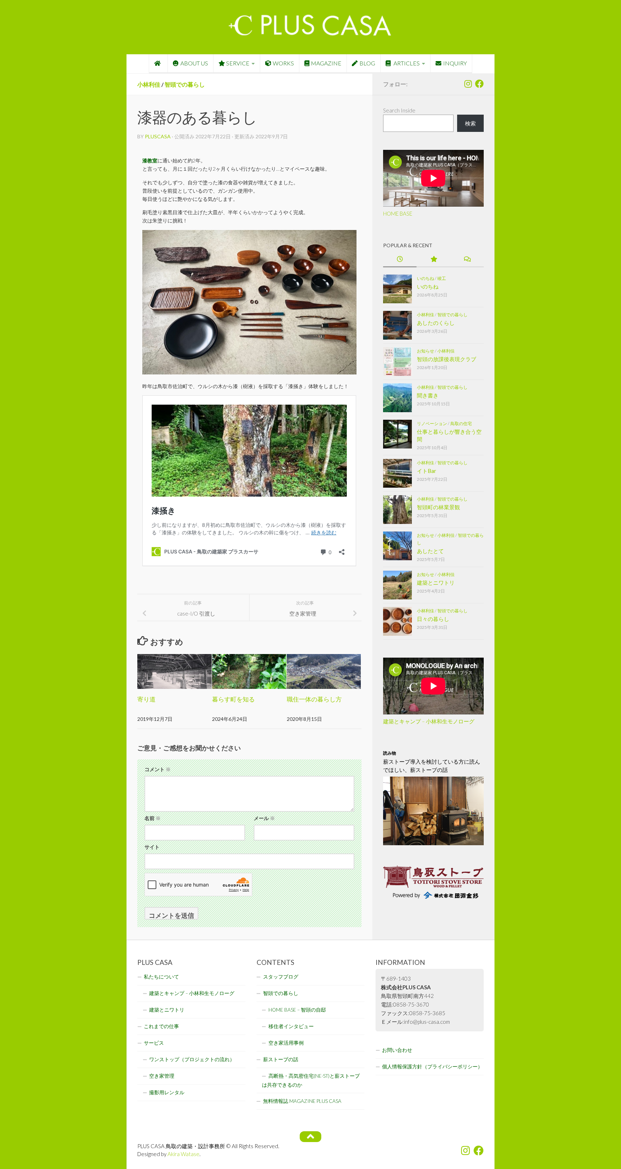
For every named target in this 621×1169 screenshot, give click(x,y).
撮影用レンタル (166, 1092)
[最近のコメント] (467, 259)
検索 (470, 123)
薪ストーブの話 (280, 1059)
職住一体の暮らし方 (314, 699)
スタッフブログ (280, 977)
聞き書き (427, 395)
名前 (152, 818)
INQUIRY (455, 63)
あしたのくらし (436, 322)
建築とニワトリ (436, 582)
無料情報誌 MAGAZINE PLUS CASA (302, 1101)
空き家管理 (161, 1076)
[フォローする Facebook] (479, 83)
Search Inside (399, 110)
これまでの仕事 (161, 1026)
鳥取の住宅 (461, 423)
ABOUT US (194, 63)
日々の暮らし (433, 619)
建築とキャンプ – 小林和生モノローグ (428, 721)
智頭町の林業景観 (438, 507)
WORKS (283, 63)
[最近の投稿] (400, 259)
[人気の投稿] (433, 259)
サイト (152, 847)
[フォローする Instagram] (468, 83)
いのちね (425, 278)
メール (264, 818)
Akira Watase (183, 1154)
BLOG (367, 63)
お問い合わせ (397, 1050)
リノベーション (432, 423)
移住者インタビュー (291, 1026)
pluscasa (158, 136)
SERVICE (237, 63)
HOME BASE (397, 213)
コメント (157, 769)
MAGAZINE (326, 63)
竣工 (441, 278)
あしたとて (430, 551)
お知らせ (425, 351)
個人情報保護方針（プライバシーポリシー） (432, 1066)
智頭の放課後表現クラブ (446, 359)
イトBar (426, 471)
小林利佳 (148, 84)
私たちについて (161, 977)
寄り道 (146, 699)
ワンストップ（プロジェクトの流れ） (192, 1059)
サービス (154, 1043)
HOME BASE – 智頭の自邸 (297, 1010)
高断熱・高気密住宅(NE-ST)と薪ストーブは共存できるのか (311, 1080)
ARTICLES (406, 63)
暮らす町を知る (233, 699)
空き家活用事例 (286, 1043)
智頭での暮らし (185, 84)
